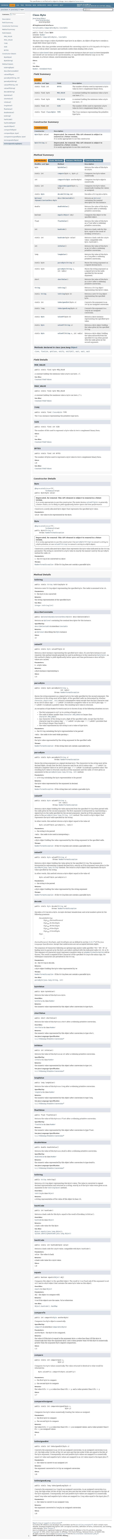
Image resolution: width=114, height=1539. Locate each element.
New (34, 5)
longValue (62, 254)
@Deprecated (39, 488)
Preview (28, 5)
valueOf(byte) (9, 74)
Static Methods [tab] (56, 160)
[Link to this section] (52, 74)
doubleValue (62, 206)
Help (61, 5)
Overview (4, 5)
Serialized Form (45, 69)
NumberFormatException (54, 532)
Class (48, 112)
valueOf (61, 317)
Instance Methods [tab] (74, 160)
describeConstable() (11, 71)
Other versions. (49, 1528)
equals (60, 215)
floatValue (62, 221)
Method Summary (8, 29)
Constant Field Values (43, 379)
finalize (44, 351)
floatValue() (8, 109)
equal (91, 53)
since (47, 488)
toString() (7, 116)
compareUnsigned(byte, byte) (15, 137)
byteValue (62, 167)
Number (42, 35)
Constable (63, 28)
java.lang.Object (39, 18)
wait (77, 351)
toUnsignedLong (64, 308)
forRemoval (49, 491)
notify (61, 351)
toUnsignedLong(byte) (13, 143)
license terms (79, 1)
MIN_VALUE (8, 36)
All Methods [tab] (40, 160)
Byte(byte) (8, 57)
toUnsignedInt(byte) (11, 140)
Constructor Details (9, 54)
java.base (4, 9)
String (41, 143)
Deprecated (41, 5)
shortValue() (8, 99)
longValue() (8, 105)
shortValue (62, 279)
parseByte (62, 263)
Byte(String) (8, 60)
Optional (38, 198)
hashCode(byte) (9, 123)
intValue (61, 246)
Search (55, 5)
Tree (22, 5)
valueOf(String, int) (11, 85)
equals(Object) (9, 126)
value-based (44, 53)
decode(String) (9, 92)
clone (37, 351)
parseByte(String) (10, 81)
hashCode (61, 229)
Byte (22, 9)
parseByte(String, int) (11, 78)
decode (60, 194)
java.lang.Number (43, 20)
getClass (53, 351)
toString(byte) (9, 67)
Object (66, 215)
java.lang (14, 9)
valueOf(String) (9, 88)
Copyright (36, 1532)
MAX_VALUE (8, 40)
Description (6, 19)
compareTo (62, 180)
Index (49, 5)
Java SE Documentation (84, 1525)
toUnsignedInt (63, 302)
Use (17, 5)
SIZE (5, 47)
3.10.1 (91, 942)
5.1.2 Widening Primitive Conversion (49, 1039)
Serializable (38, 28)
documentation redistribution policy (85, 1534)
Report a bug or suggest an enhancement (47, 1523)
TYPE (6, 43)
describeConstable (65, 198)
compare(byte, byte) (11, 133)
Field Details (6, 33)
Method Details (7, 64)
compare (61, 173)
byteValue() (8, 95)
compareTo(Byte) (10, 130)
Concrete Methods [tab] (94, 160)
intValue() (7, 102)
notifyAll (70, 351)
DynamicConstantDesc (44, 200)
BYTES (6, 50)
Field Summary (7, 22)
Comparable (48, 28)
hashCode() (8, 119)
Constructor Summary (10, 26)
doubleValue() (9, 112)
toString (61, 288)
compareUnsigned (64, 186)
